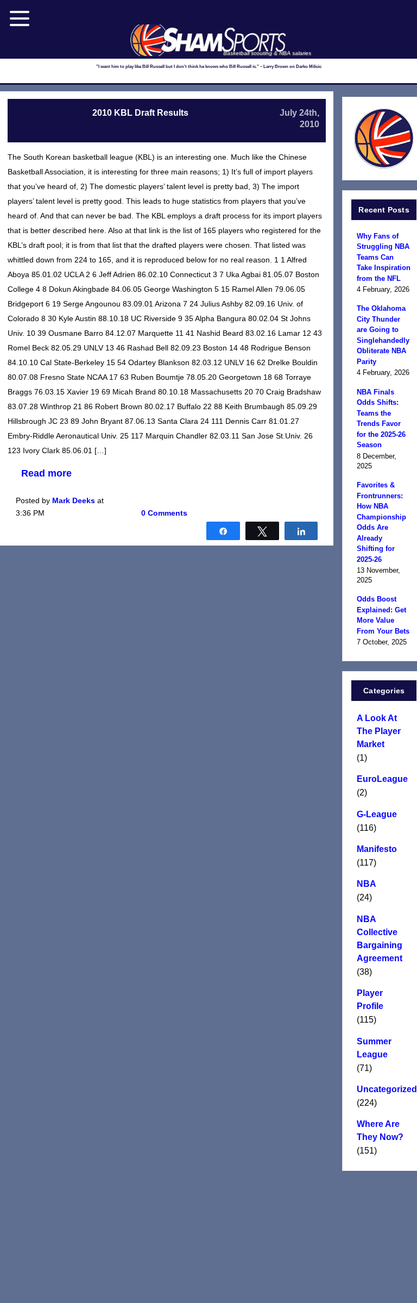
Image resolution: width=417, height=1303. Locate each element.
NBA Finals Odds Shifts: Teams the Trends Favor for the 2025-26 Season (381, 418)
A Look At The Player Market (379, 731)
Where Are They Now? (380, 1130)
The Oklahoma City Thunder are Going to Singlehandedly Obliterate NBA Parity (383, 335)
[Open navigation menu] (20, 18)
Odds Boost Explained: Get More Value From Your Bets (383, 615)
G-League (377, 814)
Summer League (374, 1048)
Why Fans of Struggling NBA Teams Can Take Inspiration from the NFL (383, 257)
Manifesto (377, 849)
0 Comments (164, 513)
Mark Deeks (73, 500)
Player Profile (370, 999)
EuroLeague (382, 779)
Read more (46, 473)
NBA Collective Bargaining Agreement (379, 938)
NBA (366, 883)
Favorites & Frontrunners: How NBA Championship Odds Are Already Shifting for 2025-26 (381, 522)
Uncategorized (384, 1089)
